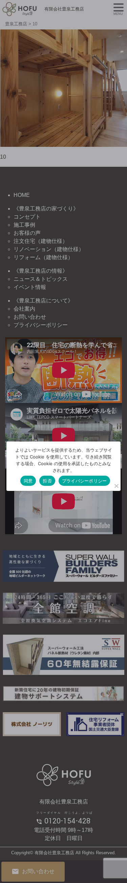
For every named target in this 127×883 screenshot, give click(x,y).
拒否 (47, 480)
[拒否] (116, 485)
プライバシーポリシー (84, 480)
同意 (28, 480)
